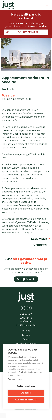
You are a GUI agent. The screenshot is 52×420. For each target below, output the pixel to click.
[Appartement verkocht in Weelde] (26, 54)
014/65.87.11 (26, 321)
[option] (26, 54)
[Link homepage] (8, 5)
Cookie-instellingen (25, 386)
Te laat (26, 339)
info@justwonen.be (26, 325)
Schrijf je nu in (28, 32)
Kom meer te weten (15, 379)
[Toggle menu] (47, 5)
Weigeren (26, 393)
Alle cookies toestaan (26, 400)
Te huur (26, 335)
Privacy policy (31, 409)
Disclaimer (19, 409)
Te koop (26, 331)
